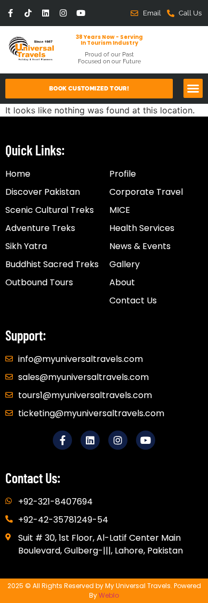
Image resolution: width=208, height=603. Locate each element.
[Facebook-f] (10, 13)
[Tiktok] (28, 13)
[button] (193, 88)
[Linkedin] (46, 13)
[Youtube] (81, 13)
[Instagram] (63, 13)
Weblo (109, 595)
